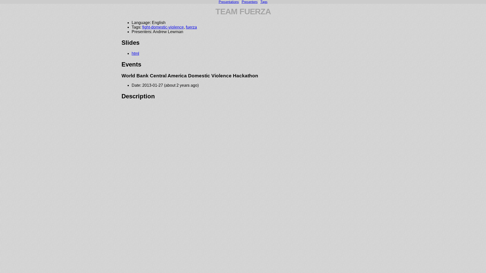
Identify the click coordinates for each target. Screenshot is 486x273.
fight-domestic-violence (163, 27)
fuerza (191, 27)
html (135, 53)
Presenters (250, 2)
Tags (264, 2)
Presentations (229, 2)
